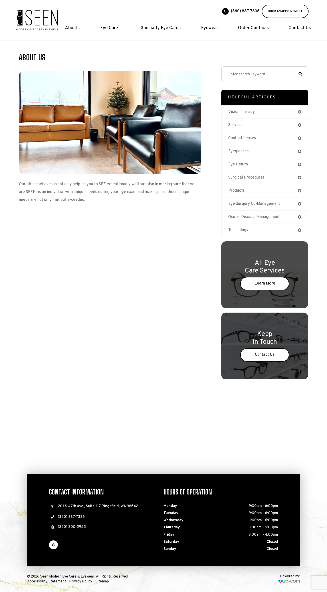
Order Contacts (253, 28)
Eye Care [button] (109, 28)
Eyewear (209, 28)
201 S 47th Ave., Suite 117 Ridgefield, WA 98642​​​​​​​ (98, 506)
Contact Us (300, 28)
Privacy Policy (80, 581)
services (236, 125)
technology (238, 230)
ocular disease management (254, 217)
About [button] (71, 28)
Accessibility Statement (46, 581)
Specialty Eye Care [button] (159, 28)
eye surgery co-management (254, 203)
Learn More (264, 283)
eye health (238, 164)
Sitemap (102, 581)
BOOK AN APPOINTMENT (285, 11)
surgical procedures (246, 177)
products (236, 190)
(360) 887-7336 (245, 11)
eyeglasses (238, 151)
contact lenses (242, 138)
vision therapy (241, 111)
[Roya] (289, 582)
